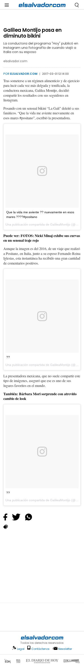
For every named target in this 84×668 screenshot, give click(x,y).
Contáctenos (40, 649)
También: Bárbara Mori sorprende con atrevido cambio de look (40, 396)
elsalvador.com (23, 74)
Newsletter (65, 649)
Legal (20, 649)
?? (8, 357)
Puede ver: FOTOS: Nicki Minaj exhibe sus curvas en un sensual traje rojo (41, 238)
